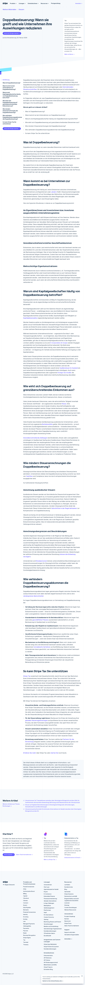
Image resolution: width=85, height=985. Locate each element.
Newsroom (67, 921)
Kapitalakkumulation (30, 318)
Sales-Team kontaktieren (24, 854)
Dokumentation (48, 955)
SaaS (45, 912)
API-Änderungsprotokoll (51, 962)
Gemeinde (67, 891)
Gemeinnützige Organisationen (53, 928)
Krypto (25, 905)
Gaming (46, 919)
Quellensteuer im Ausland (69, 368)
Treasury (25, 944)
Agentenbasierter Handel (51, 889)
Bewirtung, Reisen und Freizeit (52, 922)
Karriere (66, 919)
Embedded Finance (49, 896)
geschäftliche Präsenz (40, 620)
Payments (26, 928)
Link (24, 921)
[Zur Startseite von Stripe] (4, 882)
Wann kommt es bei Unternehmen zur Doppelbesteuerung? (9, 87)
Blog (65, 889)
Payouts (25, 930)
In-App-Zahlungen (49, 903)
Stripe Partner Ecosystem (51, 946)
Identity (25, 914)
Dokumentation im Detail (72, 857)
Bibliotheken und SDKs (50, 965)
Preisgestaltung (55, 3)
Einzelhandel (47, 935)
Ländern (54, 192)
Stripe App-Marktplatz (50, 944)
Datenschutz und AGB (70, 896)
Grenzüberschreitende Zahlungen (35, 438)
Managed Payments (29, 924)
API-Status (47, 960)
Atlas (24, 889)
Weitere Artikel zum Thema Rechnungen (11, 805)
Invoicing (25, 917)
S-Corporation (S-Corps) (59, 343)
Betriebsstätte (47, 424)
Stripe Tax (26, 676)
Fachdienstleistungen (50, 931)
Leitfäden (67, 884)
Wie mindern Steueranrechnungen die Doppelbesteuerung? (10, 110)
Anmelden (78, 3)
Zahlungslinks (27, 926)
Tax (24, 940)
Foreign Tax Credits (64, 372)
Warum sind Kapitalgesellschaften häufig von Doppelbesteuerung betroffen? (12, 95)
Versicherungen (48, 924)
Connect (25, 903)
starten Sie (54, 753)
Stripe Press (67, 923)
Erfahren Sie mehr (29, 753)
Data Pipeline (27, 907)
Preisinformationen (28, 886)
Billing (24, 893)
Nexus (64, 404)
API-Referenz (48, 958)
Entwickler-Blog (48, 969)
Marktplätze (47, 905)
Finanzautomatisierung (50, 898)
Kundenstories (68, 887)
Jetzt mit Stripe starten (11, 33)
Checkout (26, 898)
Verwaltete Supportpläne (71, 934)
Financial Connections (29, 912)
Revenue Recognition (29, 935)
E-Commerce (47, 894)
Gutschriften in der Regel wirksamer (64, 508)
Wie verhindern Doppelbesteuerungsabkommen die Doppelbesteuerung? (13, 117)
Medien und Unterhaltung (51, 926)
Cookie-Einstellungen (70, 907)
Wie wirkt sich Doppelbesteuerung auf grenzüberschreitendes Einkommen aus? (10, 103)
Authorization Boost (29, 891)
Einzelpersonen (41, 561)
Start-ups (46, 887)
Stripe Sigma (27, 937)
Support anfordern (69, 932)
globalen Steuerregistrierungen (36, 720)
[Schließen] (82, 976)
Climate (25, 900)
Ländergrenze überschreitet (33, 596)
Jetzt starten (8, 854)
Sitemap (66, 905)
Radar (25, 933)
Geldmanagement (49, 908)
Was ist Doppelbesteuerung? (11, 83)
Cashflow (29, 476)
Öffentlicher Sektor (49, 933)
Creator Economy (49, 917)
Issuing (25, 919)
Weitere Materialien (9, 9)
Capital (25, 896)
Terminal (25, 942)
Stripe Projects (48, 967)
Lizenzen (67, 903)
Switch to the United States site (52, 981)
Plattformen (47, 910)
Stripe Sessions (68, 894)
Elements (26, 910)
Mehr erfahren (68, 54)
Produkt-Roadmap (69, 916)
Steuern (21, 9)
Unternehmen (48, 884)
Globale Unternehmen (50, 901)
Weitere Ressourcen (70, 910)
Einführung (6, 80)
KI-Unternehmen (48, 915)
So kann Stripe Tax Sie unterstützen (9, 123)
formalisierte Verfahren (42, 647)
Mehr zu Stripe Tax (49, 859)
